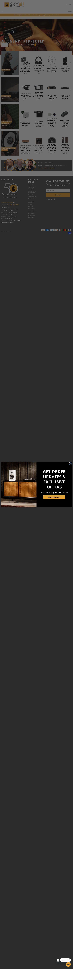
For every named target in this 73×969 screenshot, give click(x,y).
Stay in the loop (54, 497)
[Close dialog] (70, 463)
